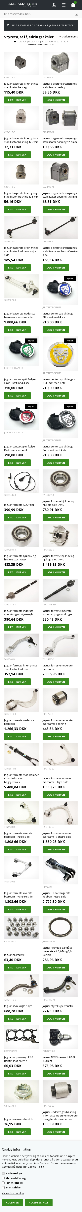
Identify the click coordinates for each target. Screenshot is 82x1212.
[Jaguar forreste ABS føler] (21, 481)
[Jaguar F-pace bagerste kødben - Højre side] (60, 870)
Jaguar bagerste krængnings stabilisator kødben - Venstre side (60, 251)
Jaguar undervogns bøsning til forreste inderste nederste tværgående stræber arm (60, 1115)
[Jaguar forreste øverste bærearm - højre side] (21, 813)
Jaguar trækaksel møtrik (18, 1119)
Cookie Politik (36, 1166)
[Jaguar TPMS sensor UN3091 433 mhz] (60, 1037)
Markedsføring (16, 1178)
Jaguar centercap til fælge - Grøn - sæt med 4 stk (20, 381)
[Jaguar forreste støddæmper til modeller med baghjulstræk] (21, 754)
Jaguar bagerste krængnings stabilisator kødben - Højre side (21, 251)
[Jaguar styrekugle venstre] (60, 986)
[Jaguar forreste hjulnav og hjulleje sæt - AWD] (60, 481)
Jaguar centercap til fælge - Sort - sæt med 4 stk (59, 448)
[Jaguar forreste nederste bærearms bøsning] (60, 700)
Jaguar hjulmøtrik (14, 955)
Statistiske (13, 1187)
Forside (21, 41)
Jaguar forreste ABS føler (19, 505)
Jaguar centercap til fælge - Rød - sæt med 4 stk (20, 448)
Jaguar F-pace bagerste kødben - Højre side (56, 894)
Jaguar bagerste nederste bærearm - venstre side (19, 315)
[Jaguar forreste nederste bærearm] (60, 645)
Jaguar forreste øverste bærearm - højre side (18, 834)
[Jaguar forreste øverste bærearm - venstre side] (21, 867)
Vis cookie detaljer (13, 1193)
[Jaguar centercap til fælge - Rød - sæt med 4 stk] (21, 416)
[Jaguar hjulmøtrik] (21, 927)
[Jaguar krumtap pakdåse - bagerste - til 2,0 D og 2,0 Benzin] (60, 927)
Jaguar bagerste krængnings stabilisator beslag (21, 85)
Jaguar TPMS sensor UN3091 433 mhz (60, 1059)
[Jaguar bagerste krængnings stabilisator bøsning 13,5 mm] (21, 172)
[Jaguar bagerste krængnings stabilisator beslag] (21, 63)
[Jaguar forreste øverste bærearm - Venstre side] (60, 813)
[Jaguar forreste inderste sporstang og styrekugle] (21, 590)
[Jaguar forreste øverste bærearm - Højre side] (60, 754)
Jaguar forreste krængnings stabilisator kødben (20, 667)
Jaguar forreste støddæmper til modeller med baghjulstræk (21, 778)
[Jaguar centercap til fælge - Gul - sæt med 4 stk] (60, 353)
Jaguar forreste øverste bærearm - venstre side (18, 894)
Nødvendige (14, 1173)
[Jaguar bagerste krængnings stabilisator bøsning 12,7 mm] (21, 118)
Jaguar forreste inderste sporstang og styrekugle (18, 612)
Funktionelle (14, 1182)
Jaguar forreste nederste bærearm (58, 667)
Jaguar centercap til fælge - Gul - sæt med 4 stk (59, 381)
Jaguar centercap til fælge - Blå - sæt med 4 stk (59, 315)
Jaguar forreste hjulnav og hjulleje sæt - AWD (58, 503)
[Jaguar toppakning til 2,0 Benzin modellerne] (21, 1037)
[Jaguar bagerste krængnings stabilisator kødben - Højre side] (21, 227)
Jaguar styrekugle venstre (58, 1006)
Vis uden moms (68, 36)
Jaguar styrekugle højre (18, 1006)
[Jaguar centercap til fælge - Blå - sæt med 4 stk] (60, 289)
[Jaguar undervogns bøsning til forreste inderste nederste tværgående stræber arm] (60, 1091)
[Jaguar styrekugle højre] (21, 986)
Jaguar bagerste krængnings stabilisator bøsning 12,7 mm (21, 140)
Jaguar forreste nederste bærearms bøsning (58, 721)
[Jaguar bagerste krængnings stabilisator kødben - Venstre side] (60, 227)
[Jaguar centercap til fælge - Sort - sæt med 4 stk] (60, 420)
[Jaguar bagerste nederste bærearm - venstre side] (21, 286)
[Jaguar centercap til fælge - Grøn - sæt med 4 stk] (21, 351)
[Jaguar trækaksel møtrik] (21, 1091)
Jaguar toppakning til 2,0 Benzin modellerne (18, 1059)
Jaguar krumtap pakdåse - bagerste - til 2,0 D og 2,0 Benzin (58, 951)
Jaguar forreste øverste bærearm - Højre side (57, 780)
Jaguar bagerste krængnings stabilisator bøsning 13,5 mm (21, 194)
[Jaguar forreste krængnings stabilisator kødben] (21, 645)
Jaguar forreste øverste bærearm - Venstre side (57, 834)
